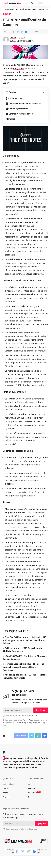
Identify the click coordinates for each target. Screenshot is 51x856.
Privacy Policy (21, 722)
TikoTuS (13, 38)
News (6, 14)
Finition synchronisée (18, 108)
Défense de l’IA (15, 98)
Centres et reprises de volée (21, 114)
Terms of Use (28, 720)
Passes (11, 119)
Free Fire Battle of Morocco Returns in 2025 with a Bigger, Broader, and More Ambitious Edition (24, 640)
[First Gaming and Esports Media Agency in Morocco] (14, 3)
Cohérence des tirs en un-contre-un (24, 103)
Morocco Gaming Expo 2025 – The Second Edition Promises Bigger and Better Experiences (23, 666)
